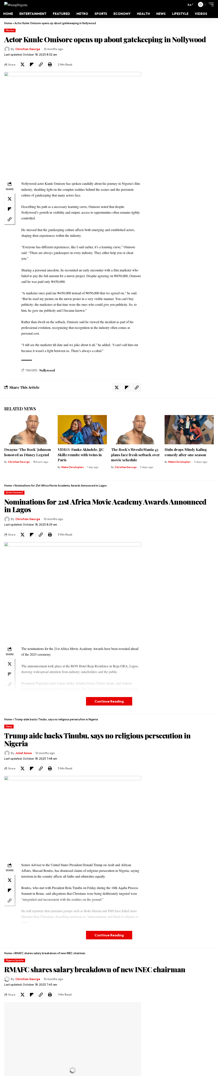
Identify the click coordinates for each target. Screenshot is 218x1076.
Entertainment (14, 492)
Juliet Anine (23, 753)
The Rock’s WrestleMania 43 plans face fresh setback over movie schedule (135, 454)
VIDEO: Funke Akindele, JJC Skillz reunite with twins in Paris (81, 454)
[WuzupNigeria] (15, 4)
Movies (10, 30)
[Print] (50, 64)
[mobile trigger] (210, 4)
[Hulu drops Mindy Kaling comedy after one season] (189, 430)
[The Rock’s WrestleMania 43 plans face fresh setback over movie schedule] (135, 430)
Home (8, 23)
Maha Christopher (72, 467)
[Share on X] (22, 64)
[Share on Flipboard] (31, 64)
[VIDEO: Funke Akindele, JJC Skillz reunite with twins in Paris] (82, 430)
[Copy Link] (40, 64)
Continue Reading (109, 701)
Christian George (27, 49)
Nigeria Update (15, 960)
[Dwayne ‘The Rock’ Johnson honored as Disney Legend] (28, 430)
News (9, 726)
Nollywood (47, 370)
